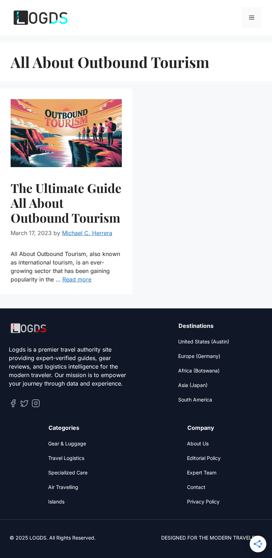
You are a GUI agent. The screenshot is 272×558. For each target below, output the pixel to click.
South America (195, 400)
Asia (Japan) (193, 385)
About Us (198, 443)
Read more (76, 279)
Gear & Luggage (67, 443)
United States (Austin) (203, 341)
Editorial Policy (204, 458)
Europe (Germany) (199, 356)
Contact (196, 487)
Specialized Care (67, 472)
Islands (56, 502)
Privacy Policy (203, 502)
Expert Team (201, 472)
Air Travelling (63, 487)
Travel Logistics (66, 458)
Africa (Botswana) (199, 371)
